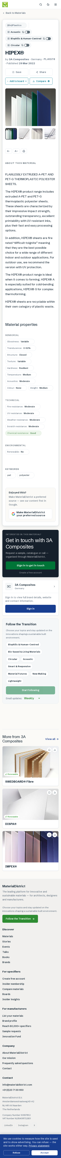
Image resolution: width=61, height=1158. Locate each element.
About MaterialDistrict (15, 1052)
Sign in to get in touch (30, 565)
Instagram (23, 1125)
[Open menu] (56, 5)
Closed (16, 354)
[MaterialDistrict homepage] (12, 4)
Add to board (17, 81)
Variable (18, 341)
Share (42, 72)
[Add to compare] (54, 750)
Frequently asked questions (17, 1063)
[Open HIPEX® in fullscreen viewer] (30, 107)
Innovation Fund (11, 1036)
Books (5, 957)
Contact (7, 1068)
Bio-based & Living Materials (24, 651)
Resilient (17, 368)
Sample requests (11, 1031)
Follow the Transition (20, 918)
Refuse (16, 1152)
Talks (5, 951)
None (14, 388)
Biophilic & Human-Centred (26, 38)
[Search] (41, 5)
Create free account (13, 978)
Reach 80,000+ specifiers (16, 1026)
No (15, 451)
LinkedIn (8, 1125)
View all (52, 739)
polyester (24, 475)
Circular (15, 45)
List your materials (12, 1015)
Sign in (31, 608)
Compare (41, 81)
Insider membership (13, 983)
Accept (44, 1152)
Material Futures (17, 673)
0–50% (18, 348)
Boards (6, 994)
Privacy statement (39, 1145)
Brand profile (9, 1020)
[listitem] (11, 134)
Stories (6, 941)
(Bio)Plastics (14, 25)
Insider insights (11, 999)
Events (6, 946)
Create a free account (30, 572)
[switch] (26, 32)
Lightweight (14, 681)
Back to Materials (16, 12)
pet (9, 475)
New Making (39, 673)
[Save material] (49, 750)
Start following (30, 690)
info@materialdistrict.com (17, 1084)
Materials (7, 936)
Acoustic (16, 32)
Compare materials (13, 989)
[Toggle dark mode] (48, 5)
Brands (6, 962)
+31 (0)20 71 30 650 (13, 1089)
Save (18, 72)
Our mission (9, 1058)
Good (21, 433)
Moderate (18, 381)
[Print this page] (24, 151)
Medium (19, 374)
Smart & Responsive (19, 666)
